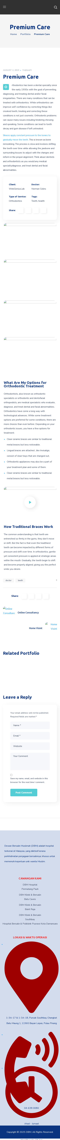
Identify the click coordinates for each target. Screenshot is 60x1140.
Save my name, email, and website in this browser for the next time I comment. (29, 780)
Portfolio (25, 34)
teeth (20, 580)
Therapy (27, 70)
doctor (9, 580)
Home (13, 34)
